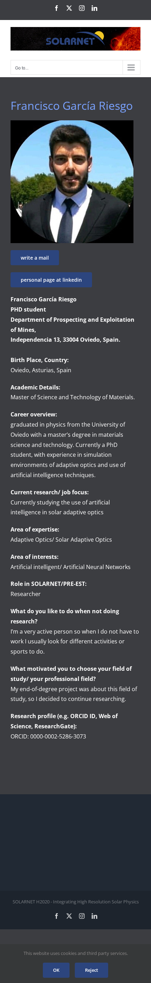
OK (56, 970)
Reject (91, 970)
